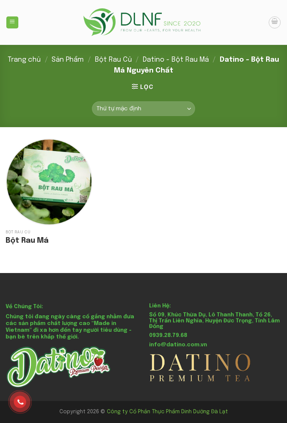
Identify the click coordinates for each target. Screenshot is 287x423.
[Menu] (12, 22)
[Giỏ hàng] (275, 22)
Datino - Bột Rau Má (176, 59)
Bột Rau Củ (113, 59)
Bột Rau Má (27, 241)
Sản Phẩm (68, 59)
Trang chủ (24, 59)
